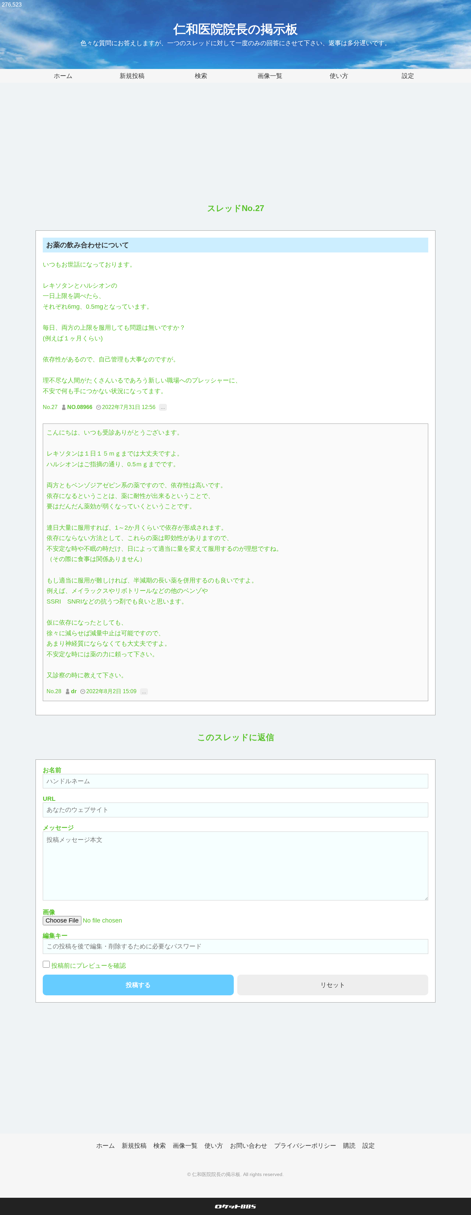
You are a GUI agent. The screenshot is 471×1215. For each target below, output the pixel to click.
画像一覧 (270, 75)
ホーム (63, 75)
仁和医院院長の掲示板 (235, 29)
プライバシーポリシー (305, 1145)
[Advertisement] (235, 148)
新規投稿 (132, 75)
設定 (408, 75)
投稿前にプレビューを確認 (88, 965)
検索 (201, 75)
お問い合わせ (248, 1145)
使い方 (339, 75)
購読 (349, 1145)
